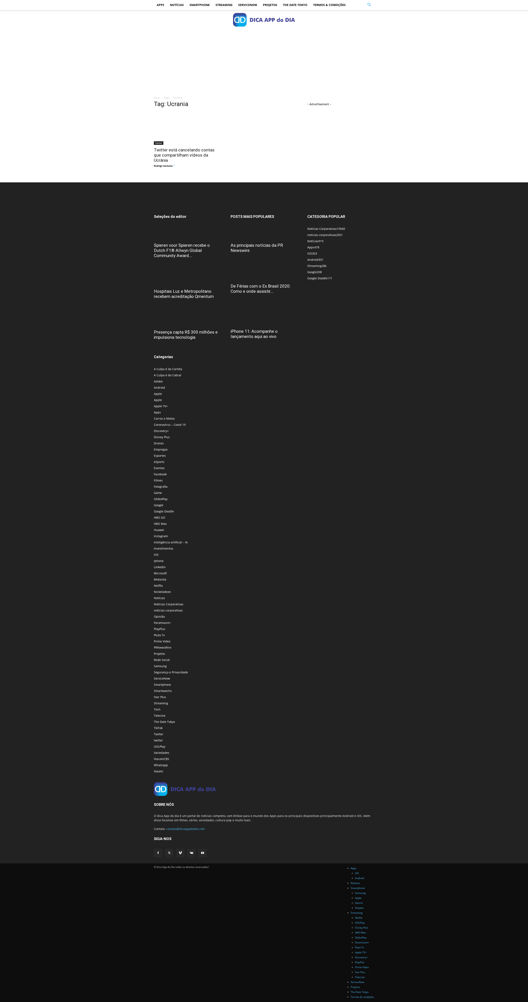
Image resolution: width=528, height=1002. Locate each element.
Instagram (161, 536)
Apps (160, 5)
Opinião (159, 616)
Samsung (160, 666)
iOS (156, 555)
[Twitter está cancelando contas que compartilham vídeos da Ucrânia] (187, 128)
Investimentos (163, 548)
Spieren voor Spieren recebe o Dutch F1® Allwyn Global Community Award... (182, 250)
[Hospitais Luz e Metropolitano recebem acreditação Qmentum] (187, 279)
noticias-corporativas (168, 610)
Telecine (159, 716)
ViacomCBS (161, 759)
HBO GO (159, 517)
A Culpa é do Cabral (167, 375)
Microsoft (160, 573)
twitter (158, 740)
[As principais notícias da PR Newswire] (264, 233)
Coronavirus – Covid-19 (170, 425)
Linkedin (160, 567)
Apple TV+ (161, 406)
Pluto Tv (159, 635)
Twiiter (158, 143)
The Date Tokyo (295, 5)
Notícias (177, 5)
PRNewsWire (162, 647)
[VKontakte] (191, 853)
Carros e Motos (164, 418)
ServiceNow (247, 5)
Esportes (160, 456)
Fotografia (160, 487)
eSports (159, 462)
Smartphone (200, 5)
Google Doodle (164, 511)
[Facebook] (158, 853)
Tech (157, 709)
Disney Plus (162, 437)
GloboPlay (160, 499)
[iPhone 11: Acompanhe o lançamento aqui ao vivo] (264, 314)
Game (158, 493)
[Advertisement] (264, 60)
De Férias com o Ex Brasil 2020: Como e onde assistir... (260, 289)
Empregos (161, 449)
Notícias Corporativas (168, 604)
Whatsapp (161, 765)
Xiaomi (158, 771)
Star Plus (160, 697)
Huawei (159, 530)
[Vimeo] (180, 853)
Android (159, 387)
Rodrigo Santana (163, 165)
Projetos (270, 5)
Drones (159, 443)
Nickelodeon (162, 592)
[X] (169, 853)
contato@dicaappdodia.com (185, 829)
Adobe (158, 381)
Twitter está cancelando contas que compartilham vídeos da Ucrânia (184, 155)
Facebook (160, 474)
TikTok (158, 728)
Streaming (224, 5)
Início (157, 97)
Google (158, 505)
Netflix (158, 586)
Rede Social (162, 660)
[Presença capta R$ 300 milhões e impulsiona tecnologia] (187, 320)
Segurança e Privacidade (171, 672)
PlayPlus (159, 629)
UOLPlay (159, 746)
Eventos (159, 468)
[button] (369, 5)
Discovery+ (161, 431)
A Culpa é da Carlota (168, 369)
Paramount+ (162, 623)
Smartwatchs (163, 691)
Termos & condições (329, 5)
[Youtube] (202, 853)
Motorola (160, 579)
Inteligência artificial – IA (171, 542)
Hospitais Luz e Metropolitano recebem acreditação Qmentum (184, 294)
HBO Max (160, 524)
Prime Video (162, 641)
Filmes (158, 480)
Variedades (161, 753)
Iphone (159, 561)
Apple (158, 394)
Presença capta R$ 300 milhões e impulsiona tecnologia (186, 335)
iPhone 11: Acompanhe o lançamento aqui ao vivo (254, 334)
